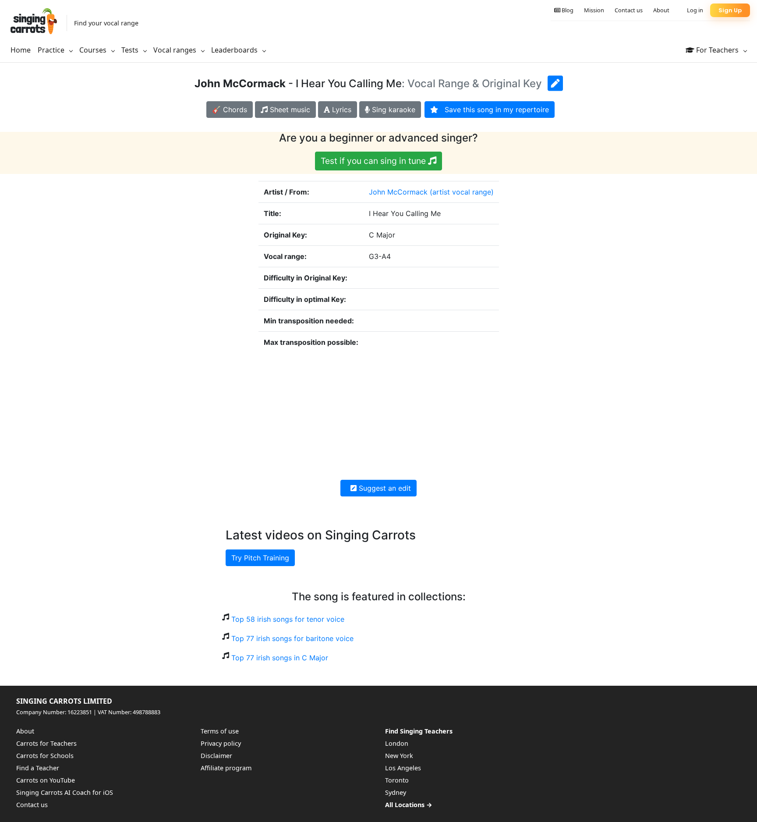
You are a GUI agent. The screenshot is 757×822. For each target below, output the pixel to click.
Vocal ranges (175, 50)
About (661, 10)
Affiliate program (226, 768)
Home (21, 50)
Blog (566, 10)
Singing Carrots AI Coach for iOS (64, 792)
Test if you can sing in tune (374, 161)
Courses (93, 50)
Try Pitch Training (260, 557)
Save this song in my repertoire (493, 109)
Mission (594, 10)
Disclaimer (216, 755)
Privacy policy (221, 743)
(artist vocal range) (462, 192)
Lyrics (340, 109)
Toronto (397, 780)
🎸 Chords (229, 109)
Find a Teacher (37, 768)
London (396, 743)
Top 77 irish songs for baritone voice (292, 638)
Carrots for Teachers (46, 743)
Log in (695, 10)
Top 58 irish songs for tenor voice (287, 619)
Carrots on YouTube (45, 780)
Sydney (395, 792)
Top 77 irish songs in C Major (279, 657)
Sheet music (289, 109)
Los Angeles (403, 768)
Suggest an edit (384, 488)
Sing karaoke (392, 109)
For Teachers (717, 50)
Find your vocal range (106, 23)
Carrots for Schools (45, 755)
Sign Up (730, 10)
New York (399, 755)
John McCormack (398, 192)
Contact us (629, 10)
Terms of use (220, 731)
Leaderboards (235, 50)
